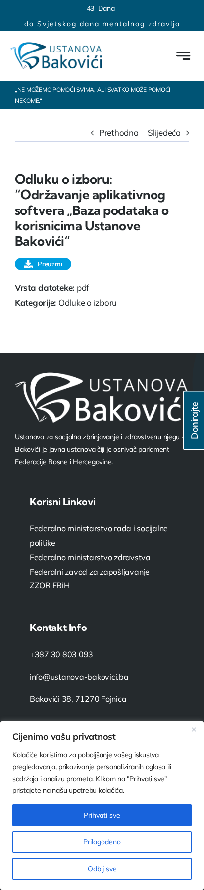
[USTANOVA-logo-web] (56, 46)
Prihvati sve (102, 815)
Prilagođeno (102, 842)
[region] (102, 805)
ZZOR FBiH (50, 585)
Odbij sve (102, 868)
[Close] (194, 729)
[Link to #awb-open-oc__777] (183, 56)
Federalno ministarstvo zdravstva (90, 557)
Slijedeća (164, 132)
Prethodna (119, 132)
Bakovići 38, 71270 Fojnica (78, 699)
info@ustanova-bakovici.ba (79, 676)
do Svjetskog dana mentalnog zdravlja (102, 23)
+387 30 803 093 (61, 654)
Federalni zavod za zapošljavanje (90, 571)
